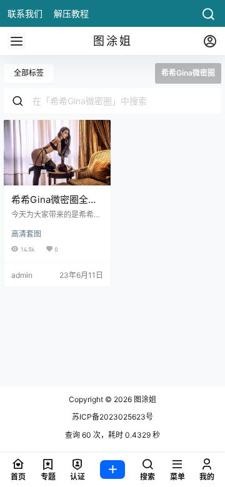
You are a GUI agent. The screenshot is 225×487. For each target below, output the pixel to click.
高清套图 (26, 234)
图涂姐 (144, 399)
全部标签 (29, 72)
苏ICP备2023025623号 (112, 416)
